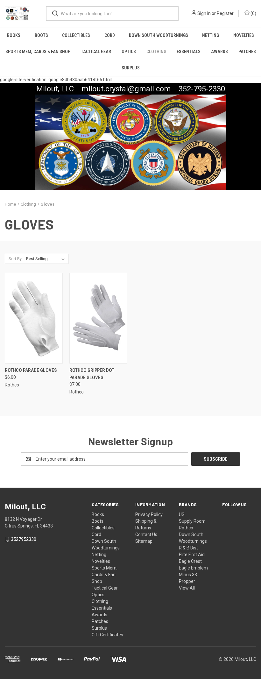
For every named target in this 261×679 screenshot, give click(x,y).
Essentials (189, 51)
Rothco (186, 527)
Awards (219, 51)
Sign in (204, 13)
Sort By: (16, 258)
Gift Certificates (107, 634)
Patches (247, 51)
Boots (41, 35)
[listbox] (46, 259)
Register (225, 13)
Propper (187, 581)
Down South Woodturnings (158, 35)
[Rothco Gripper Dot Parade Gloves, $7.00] (98, 318)
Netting (210, 35)
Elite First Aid (192, 554)
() (253, 13)
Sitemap (143, 541)
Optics (129, 51)
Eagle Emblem (193, 567)
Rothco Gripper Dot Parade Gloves (91, 373)
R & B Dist (188, 547)
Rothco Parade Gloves (31, 370)
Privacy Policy (149, 514)
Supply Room (192, 521)
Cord (109, 35)
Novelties (243, 35)
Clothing (156, 51)
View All (187, 588)
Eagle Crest (190, 561)
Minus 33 (188, 574)
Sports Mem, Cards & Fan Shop (37, 51)
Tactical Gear (96, 51)
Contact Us (146, 534)
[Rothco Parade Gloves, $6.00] (33, 318)
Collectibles (76, 35)
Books (13, 35)
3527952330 (23, 539)
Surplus (131, 67)
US (182, 514)
